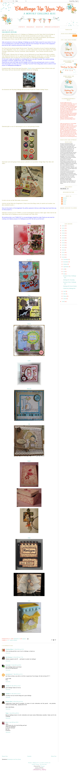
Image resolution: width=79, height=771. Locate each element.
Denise (29, 324)
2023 (63, 225)
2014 (63, 247)
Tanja (29, 295)
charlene (8, 685)
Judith (29, 360)
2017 (63, 240)
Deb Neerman (9, 657)
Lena (29, 601)
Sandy (29, 68)
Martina (64, 200)
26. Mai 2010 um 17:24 (17, 657)
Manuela (29, 388)
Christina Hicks (9, 649)
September (66, 266)
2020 (63, 233)
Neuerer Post (5, 756)
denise (64, 204)
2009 (63, 301)
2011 (63, 254)
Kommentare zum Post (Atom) (14, 759)
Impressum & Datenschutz (52, 27)
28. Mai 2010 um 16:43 (15, 685)
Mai (64, 274)
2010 (63, 257)
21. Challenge (12, 640)
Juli (64, 269)
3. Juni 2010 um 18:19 (13, 722)
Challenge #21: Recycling (68, 280)
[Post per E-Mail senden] (27, 638)
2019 (63, 235)
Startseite (22, 27)
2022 (63, 228)
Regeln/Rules (30, 27)
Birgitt (29, 461)
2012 (63, 252)
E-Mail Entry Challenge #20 (69, 288)
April (64, 291)
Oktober (65, 264)
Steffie (64, 202)
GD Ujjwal (29, 260)
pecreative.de (9, 674)
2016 (63, 242)
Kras (7, 722)
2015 (63, 245)
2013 (63, 250)
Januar (64, 298)
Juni (64, 271)
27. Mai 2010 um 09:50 (16, 665)
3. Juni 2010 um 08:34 (14, 713)
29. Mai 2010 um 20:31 (15, 693)
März (64, 293)
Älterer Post (53, 756)
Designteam (39, 27)
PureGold (8, 665)
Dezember (65, 259)
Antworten (8, 653)
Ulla (29, 424)
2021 (63, 230)
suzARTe (8, 693)
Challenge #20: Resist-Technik (70, 286)
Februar (65, 296)
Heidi (29, 538)
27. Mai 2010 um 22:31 (17, 674)
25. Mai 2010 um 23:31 (18, 649)
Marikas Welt (9, 701)
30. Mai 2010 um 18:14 (17, 701)
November (66, 261)
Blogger (43, 766)
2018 (63, 238)
